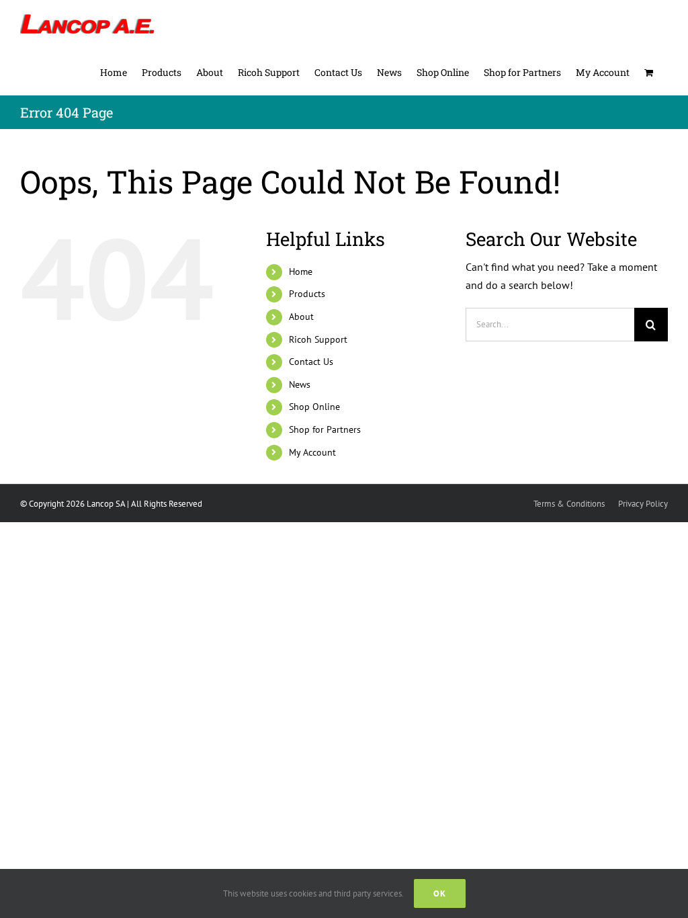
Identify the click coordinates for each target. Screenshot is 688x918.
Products (307, 294)
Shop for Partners (325, 429)
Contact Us (311, 362)
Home (300, 271)
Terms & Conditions (569, 503)
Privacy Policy (643, 503)
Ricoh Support (318, 339)
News (299, 384)
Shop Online (314, 407)
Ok (439, 893)
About (301, 316)
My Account (312, 452)
